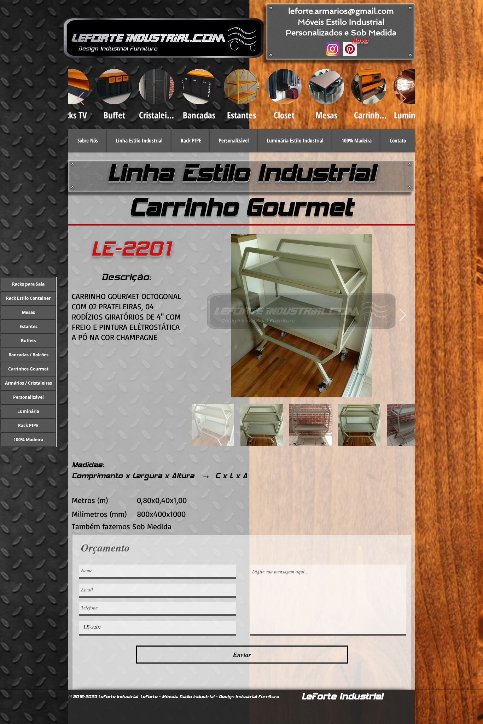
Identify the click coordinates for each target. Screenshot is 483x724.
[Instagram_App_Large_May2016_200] (332, 49)
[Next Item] (402, 99)
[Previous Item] (80, 99)
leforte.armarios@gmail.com (341, 11)
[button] (139, 140)
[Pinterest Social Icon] (350, 49)
